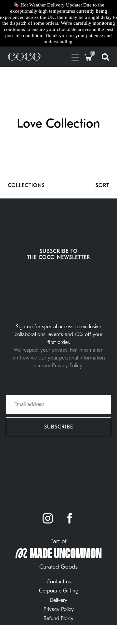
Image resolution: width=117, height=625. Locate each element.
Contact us (58, 582)
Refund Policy (58, 618)
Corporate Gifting (58, 591)
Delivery (58, 600)
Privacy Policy (59, 609)
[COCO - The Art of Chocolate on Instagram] (48, 518)
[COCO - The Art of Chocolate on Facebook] (69, 518)
